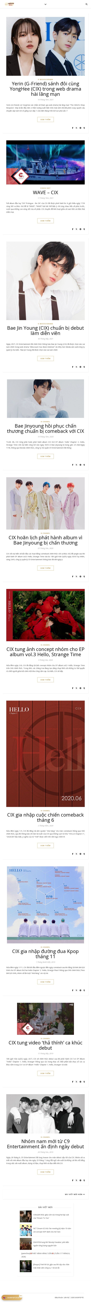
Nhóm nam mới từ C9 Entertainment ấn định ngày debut (45, 1144)
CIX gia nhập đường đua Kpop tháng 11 (45, 954)
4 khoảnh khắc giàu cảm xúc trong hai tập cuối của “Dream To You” (51, 1216)
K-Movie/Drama (45, 79)
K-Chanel (45, 422)
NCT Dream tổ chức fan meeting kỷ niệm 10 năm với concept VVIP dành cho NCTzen (52, 1230)
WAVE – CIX (45, 192)
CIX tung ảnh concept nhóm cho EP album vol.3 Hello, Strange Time (46, 652)
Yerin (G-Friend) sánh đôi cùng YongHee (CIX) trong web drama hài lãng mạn (45, 88)
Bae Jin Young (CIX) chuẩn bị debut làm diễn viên (45, 330)
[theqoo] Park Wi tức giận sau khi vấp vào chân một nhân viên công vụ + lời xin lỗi (51, 1266)
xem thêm (46, 119)
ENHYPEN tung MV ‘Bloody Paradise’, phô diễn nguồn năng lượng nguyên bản (51, 1244)
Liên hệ (66, 1297)
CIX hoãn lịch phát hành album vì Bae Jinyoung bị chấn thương (45, 540)
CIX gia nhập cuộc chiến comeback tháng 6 (45, 817)
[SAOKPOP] (9, 4)
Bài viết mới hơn (74, 1194)
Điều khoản (59, 1297)
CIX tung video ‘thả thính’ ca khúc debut (45, 1045)
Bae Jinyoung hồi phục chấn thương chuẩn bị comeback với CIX (45, 428)
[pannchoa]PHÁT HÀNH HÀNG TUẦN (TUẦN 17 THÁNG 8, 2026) (45, 1255)
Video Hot (45, 188)
